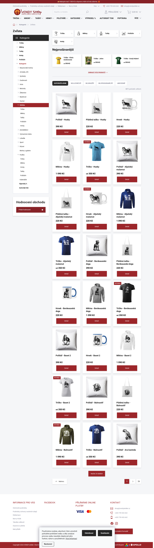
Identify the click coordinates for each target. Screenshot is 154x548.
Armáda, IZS (24, 72)
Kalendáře (23, 180)
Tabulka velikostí (18, 522)
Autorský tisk (23, 188)
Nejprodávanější (105, 83)
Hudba (22, 155)
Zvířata (22, 105)
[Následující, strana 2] (132, 481)
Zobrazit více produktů (96, 72)
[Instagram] (116, 523)
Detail (66, 132)
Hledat (87, 12)
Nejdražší (90, 83)
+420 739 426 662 (121, 513)
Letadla (22, 138)
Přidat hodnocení (25, 210)
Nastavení (48, 544)
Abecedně (121, 83)
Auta (21, 84)
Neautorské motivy (26, 68)
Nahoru (61, 481)
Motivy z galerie (25, 151)
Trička (21, 43)
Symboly (23, 76)
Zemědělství (24, 130)
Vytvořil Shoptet (118, 545)
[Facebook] (112, 523)
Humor (22, 101)
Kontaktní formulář (121, 531)
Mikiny (21, 47)
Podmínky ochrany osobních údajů (42, 6)
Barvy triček (73, 6)
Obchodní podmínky (20, 6)
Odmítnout (89, 533)
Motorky (23, 88)
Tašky (21, 51)
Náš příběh (16, 529)
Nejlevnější (76, 83)
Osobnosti (23, 80)
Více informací (71, 539)
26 (139, 481)
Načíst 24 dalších (97, 474)
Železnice (23, 93)
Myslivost (23, 97)
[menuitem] (17, 18)
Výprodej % (23, 184)
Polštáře (22, 60)
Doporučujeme (60, 83)
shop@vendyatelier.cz (122, 508)
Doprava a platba (19, 526)
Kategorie (22, 64)
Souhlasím (105, 533)
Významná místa (26, 134)
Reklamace (61, 6)
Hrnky (21, 55)
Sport (22, 142)
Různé (22, 146)
